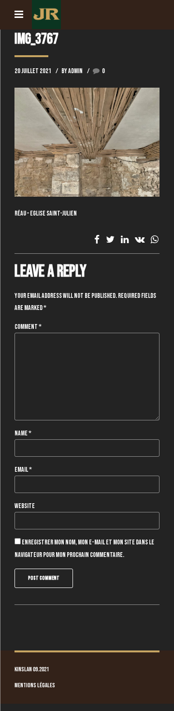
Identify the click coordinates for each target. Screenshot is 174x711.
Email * (23, 469)
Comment (28, 327)
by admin (72, 71)
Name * (22, 433)
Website (24, 506)
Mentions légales (34, 685)
